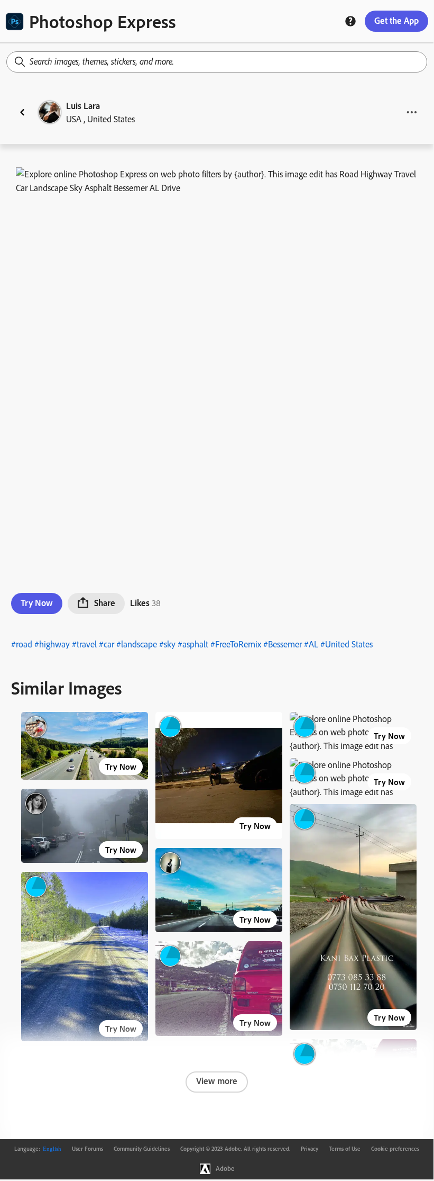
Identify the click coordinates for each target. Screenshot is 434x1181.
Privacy (309, 1148)
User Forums (87, 1148)
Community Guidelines (142, 1148)
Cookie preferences (395, 1148)
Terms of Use (345, 1148)
